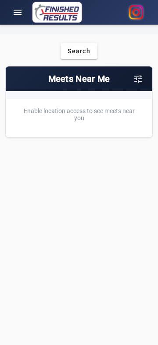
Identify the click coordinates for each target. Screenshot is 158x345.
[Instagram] (136, 12)
